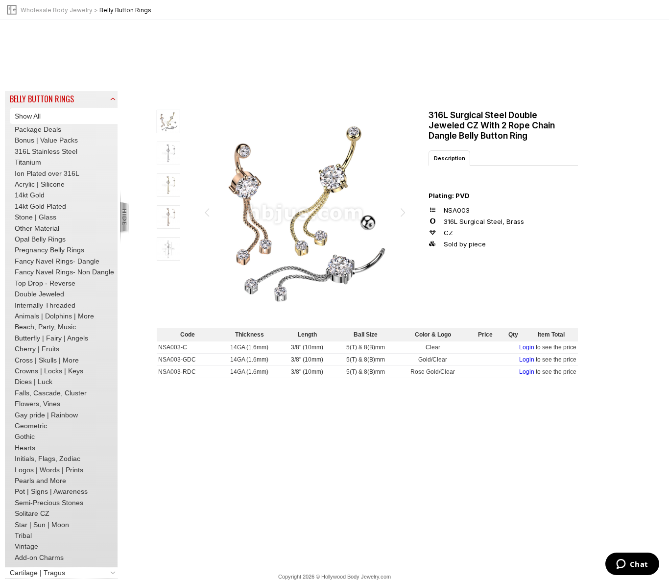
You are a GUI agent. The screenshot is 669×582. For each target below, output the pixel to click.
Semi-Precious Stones (49, 503)
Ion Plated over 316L (47, 173)
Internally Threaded (45, 305)
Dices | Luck (33, 382)
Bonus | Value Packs (46, 140)
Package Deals (38, 129)
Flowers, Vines (37, 404)
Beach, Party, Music (45, 327)
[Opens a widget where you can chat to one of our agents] (632, 565)
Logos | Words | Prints (49, 470)
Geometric (31, 426)
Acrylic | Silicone (40, 184)
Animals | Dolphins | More (54, 316)
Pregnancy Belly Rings (49, 250)
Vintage (26, 546)
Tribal (23, 535)
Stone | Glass (35, 217)
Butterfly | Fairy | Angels (51, 338)
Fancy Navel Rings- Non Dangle (64, 272)
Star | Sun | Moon (42, 525)
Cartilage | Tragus (37, 573)
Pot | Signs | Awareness (51, 491)
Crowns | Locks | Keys (49, 371)
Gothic (25, 436)
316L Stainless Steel (46, 151)
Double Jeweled (39, 294)
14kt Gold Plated (40, 206)
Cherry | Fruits (37, 349)
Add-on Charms (39, 557)
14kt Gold (30, 195)
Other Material (37, 228)
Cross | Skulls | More (47, 360)
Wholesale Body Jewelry (57, 10)
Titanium (28, 162)
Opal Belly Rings (40, 239)
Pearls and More (40, 481)
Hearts (25, 448)
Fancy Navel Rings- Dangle (57, 261)
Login (526, 347)
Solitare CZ (32, 513)
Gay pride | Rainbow (46, 415)
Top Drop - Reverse (45, 283)
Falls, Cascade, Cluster (51, 393)
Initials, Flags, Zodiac (47, 458)
